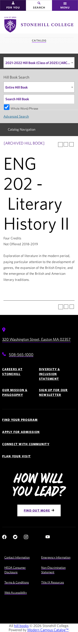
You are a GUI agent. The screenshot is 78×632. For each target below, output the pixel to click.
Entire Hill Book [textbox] (16, 87)
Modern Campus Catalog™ (48, 630)
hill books (21, 626)
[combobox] (39, 62)
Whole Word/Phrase (24, 108)
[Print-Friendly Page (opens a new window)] (66, 144)
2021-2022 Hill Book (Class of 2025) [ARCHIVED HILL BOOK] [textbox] (39, 63)
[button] (13, 5)
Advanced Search (16, 116)
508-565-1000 (21, 354)
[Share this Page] (60, 144)
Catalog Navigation (21, 129)
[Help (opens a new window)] (71, 144)
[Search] (70, 99)
